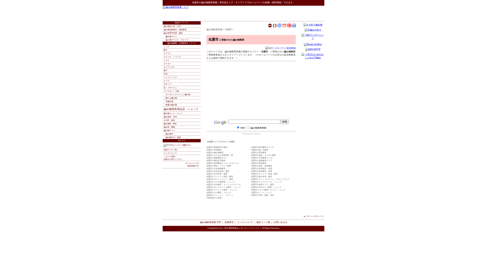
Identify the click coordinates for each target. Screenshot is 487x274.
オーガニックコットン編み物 (178, 94)
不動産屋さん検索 (214, 198)
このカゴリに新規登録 (284, 48)
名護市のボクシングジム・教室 (219, 179)
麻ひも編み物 (171, 98)
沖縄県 (228, 29)
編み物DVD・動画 (173, 137)
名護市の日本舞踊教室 (215, 168)
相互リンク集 (263, 222)
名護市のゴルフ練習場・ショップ (220, 182)
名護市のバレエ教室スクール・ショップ (268, 190)
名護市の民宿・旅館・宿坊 (262, 195)
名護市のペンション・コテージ (219, 195)
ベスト (166, 60)
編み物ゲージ (169, 130)
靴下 (165, 70)
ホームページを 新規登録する (192, 164)
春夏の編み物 (171, 105)
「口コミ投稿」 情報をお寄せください (173, 157)
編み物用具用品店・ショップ (181, 109)
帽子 (165, 50)
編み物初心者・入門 (172, 26)
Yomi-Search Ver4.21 (251, 134)
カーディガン (169, 67)
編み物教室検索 (209, 2)
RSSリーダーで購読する (180, 145)
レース (166, 81)
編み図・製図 (169, 127)
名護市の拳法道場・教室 (261, 176)
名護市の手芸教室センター (262, 158)
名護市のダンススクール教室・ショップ (223, 187)
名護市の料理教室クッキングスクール (222, 163)
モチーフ (167, 84)
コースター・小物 (171, 91)
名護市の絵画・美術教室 (261, 166)
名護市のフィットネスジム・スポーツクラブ (270, 179)
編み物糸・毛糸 (170, 117)
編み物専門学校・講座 (173, 33)
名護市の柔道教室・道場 (261, 168)
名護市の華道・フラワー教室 (218, 166)
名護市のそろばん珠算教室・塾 (219, 155)
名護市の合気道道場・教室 (217, 171)
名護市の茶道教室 (258, 152)
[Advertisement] (279, 13)
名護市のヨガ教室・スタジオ (218, 192)
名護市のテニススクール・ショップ (266, 182)
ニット (166, 46)
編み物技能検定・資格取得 (175, 30)
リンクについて (170, 153)
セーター (167, 64)
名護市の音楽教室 (214, 150)
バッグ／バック (170, 77)
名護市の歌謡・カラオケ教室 (263, 155)
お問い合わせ (280, 222)
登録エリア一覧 (170, 150)
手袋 (165, 74)
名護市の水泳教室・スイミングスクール (223, 184)
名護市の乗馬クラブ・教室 (262, 184)
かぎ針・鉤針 (169, 120)
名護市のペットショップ (261, 192)
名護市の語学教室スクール (262, 147)
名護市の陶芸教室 (258, 163)
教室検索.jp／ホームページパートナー (245, 228)
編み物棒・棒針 (170, 124)
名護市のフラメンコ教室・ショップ (221, 190)
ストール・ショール (172, 57)
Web (242, 128)
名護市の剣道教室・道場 (261, 171)
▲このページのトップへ (313, 216)
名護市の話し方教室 (259, 150)
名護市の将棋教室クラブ (261, 160)
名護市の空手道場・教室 (216, 174)
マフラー (167, 53)
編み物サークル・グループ (177, 40)
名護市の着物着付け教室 (216, 147)
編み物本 (169, 134)
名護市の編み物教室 (215, 152)
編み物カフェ (171, 36)
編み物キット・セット (173, 113)
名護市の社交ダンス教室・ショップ (266, 187)
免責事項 (229, 222)
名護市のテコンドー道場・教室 (264, 174)
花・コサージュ (170, 88)
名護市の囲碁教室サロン (216, 158)
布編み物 (169, 101)
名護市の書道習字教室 (215, 160)
